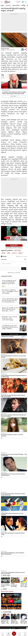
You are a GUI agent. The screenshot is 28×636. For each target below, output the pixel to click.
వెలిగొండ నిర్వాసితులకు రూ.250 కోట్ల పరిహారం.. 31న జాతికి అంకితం (14, 585)
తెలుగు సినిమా (16, 5)
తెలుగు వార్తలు (17, 250)
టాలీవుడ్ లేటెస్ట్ (7, 612)
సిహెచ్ (8, 48)
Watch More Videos (7, 592)
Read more (7, 237)
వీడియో (5, 589)
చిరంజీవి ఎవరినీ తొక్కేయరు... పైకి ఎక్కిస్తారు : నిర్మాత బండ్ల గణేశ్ (5, 622)
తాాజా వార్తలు (6, 576)
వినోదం (8, 253)
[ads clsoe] (27, 628)
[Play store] (23, 1)
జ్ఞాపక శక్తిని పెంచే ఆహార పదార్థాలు (14, 247)
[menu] (2, 2)
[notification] (25, 1)
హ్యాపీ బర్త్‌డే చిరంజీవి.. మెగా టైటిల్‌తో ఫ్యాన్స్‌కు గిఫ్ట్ (15, 622)
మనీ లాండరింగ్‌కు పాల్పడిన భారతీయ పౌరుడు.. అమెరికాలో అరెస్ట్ (5, 585)
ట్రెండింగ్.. (20, 253)
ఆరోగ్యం (23, 5)
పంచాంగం (8, 5)
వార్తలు (2, 5)
